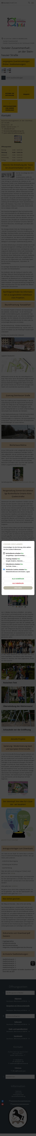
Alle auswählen (18, 579)
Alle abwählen (18, 583)
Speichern (18, 588)
